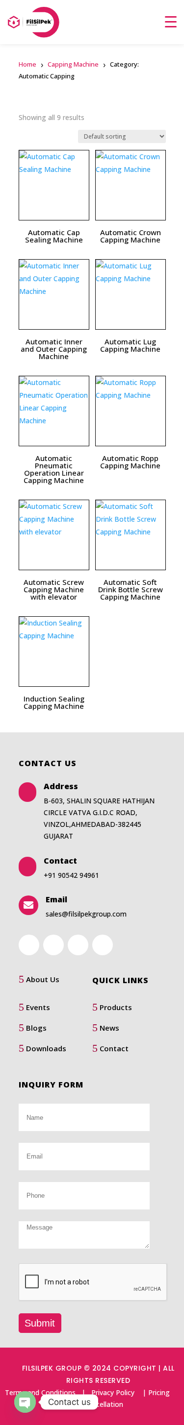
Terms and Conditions (40, 1392)
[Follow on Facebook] (29, 945)
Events (38, 1007)
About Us (42, 979)
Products (116, 1007)
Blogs (36, 1028)
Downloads (46, 1048)
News (109, 1028)
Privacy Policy (112, 1392)
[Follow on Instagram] (102, 945)
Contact (114, 1048)
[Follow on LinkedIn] (53, 945)
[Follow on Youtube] (78, 945)
